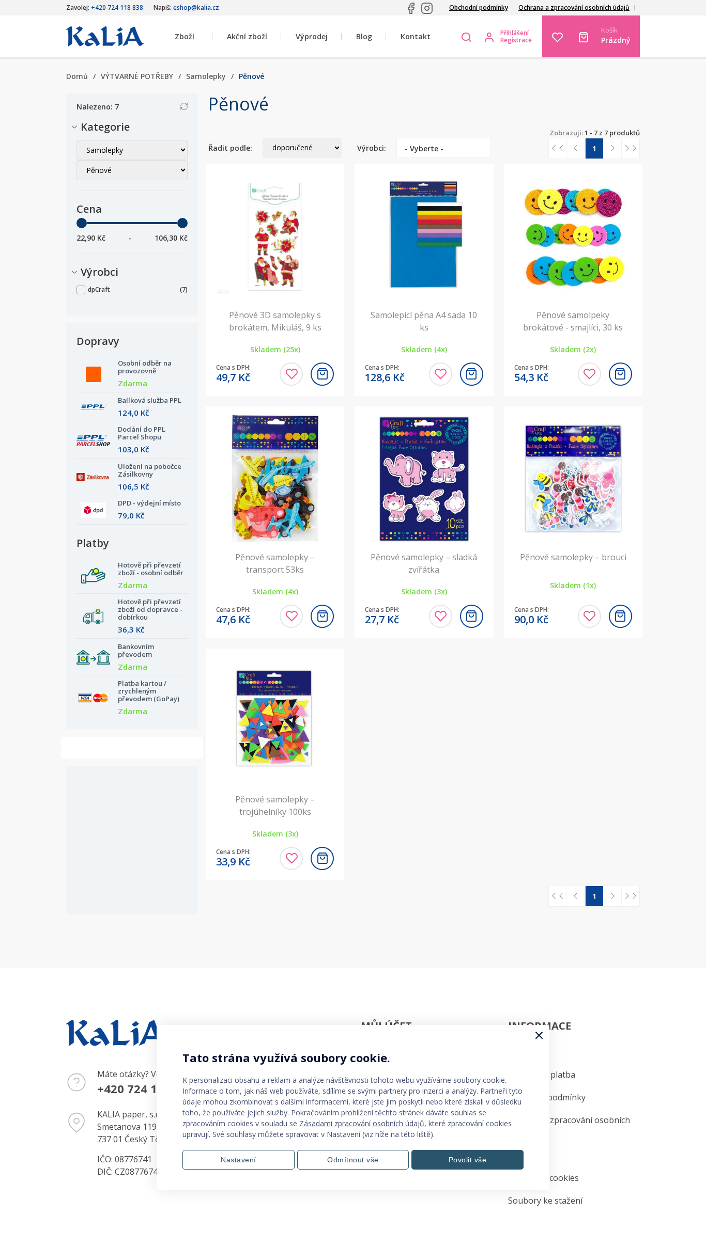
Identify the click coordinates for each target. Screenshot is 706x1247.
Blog (364, 36)
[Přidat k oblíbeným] (291, 374)
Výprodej (312, 36)
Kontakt (416, 36)
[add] (322, 374)
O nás (519, 1155)
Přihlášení (514, 33)
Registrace (516, 40)
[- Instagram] (427, 8)
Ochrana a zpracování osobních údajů (574, 7)
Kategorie (105, 127)
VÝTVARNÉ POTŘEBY (137, 76)
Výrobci (99, 272)
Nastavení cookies (543, 1177)
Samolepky (206, 76)
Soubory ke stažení (545, 1200)
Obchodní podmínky (478, 7)
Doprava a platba (541, 1074)
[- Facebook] (411, 8)
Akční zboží (247, 36)
